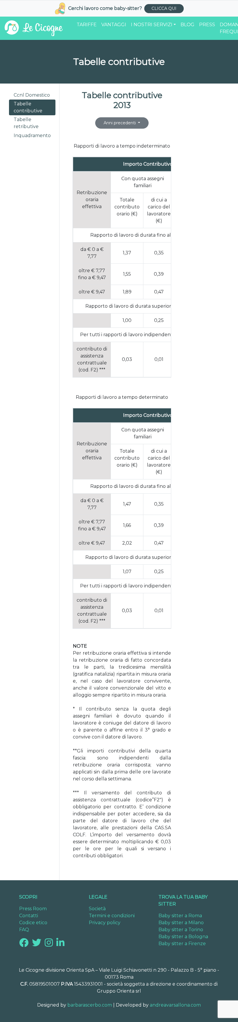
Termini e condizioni (112, 915)
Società (97, 908)
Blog (187, 24)
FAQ (24, 929)
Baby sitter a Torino (180, 929)
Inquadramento (32, 135)
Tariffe (87, 24)
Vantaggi (113, 24)
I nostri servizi (151, 24)
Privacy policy (104, 922)
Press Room (33, 908)
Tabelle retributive (26, 123)
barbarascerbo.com (89, 1005)
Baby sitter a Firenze (182, 943)
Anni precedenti (120, 122)
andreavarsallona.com (175, 1005)
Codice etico (33, 922)
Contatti (28, 915)
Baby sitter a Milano (181, 922)
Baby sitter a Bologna (183, 936)
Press (207, 24)
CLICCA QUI (164, 8)
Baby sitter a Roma (180, 915)
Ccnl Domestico (32, 95)
